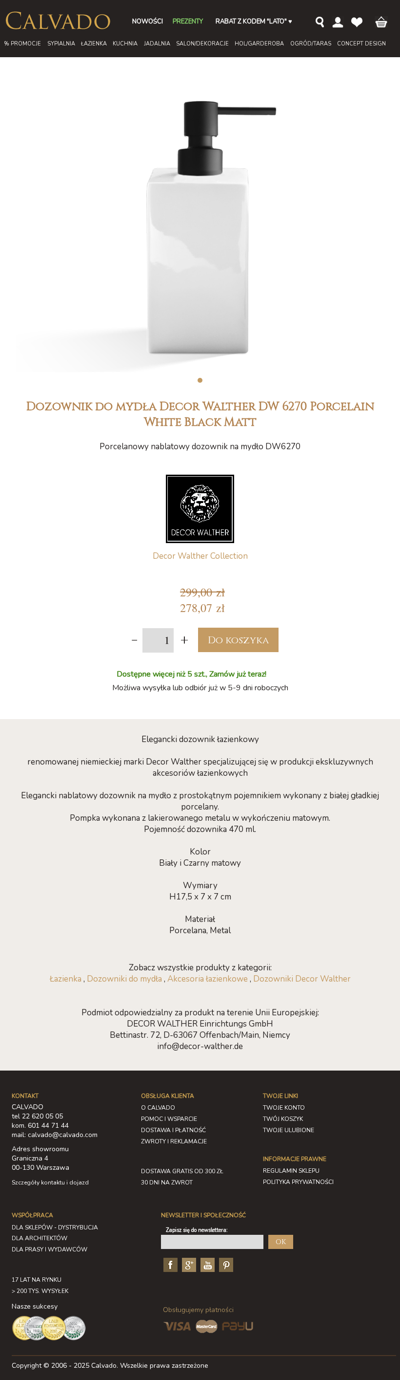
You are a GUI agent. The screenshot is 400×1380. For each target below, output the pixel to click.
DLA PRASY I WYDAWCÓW (49, 1249)
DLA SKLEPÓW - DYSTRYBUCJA (55, 1227)
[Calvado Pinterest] (225, 1265)
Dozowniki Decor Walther (302, 979)
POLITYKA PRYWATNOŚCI (298, 1182)
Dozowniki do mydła (124, 979)
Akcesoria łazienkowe (207, 979)
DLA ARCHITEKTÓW (39, 1238)
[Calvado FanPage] (169, 1265)
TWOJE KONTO (284, 1108)
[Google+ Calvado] (188, 1265)
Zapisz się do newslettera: (197, 1230)
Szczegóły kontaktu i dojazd (50, 1182)
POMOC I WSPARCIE (169, 1119)
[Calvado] (57, 20)
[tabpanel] (200, 222)
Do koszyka (238, 640)
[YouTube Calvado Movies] (206, 1265)
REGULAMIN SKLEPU (291, 1171)
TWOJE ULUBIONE (288, 1130)
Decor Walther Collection (200, 556)
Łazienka (65, 979)
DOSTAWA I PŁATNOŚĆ (173, 1130)
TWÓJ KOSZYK (283, 1119)
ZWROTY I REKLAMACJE (174, 1141)
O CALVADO (158, 1108)
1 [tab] (200, 380)
